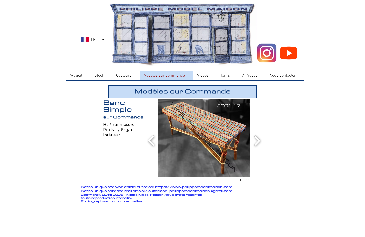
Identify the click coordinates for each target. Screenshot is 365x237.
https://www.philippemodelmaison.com (193, 187)
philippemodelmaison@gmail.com (200, 191)
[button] (204, 138)
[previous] (151, 140)
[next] (257, 140)
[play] (241, 180)
